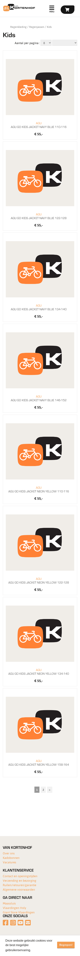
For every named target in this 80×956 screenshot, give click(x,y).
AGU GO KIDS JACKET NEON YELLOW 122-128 (38, 580)
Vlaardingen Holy (14, 908)
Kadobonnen (11, 858)
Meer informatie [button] (42, 950)
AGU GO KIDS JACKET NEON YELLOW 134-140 (38, 671)
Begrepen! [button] (66, 944)
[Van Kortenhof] (18, 7)
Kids (49, 26)
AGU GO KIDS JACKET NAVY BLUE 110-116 (39, 125)
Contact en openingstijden (20, 876)
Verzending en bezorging (19, 880)
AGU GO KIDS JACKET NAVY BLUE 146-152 (39, 398)
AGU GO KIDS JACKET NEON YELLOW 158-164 (38, 762)
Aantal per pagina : (27, 43)
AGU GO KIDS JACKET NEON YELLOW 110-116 (38, 489)
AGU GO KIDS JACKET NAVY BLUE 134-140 (39, 307)
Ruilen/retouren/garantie (19, 885)
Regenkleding (18, 26)
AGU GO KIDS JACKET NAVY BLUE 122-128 (39, 216)
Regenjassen (36, 26)
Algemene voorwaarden (19, 889)
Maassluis (9, 903)
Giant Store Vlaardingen (19, 912)
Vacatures (9, 862)
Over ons (9, 853)
